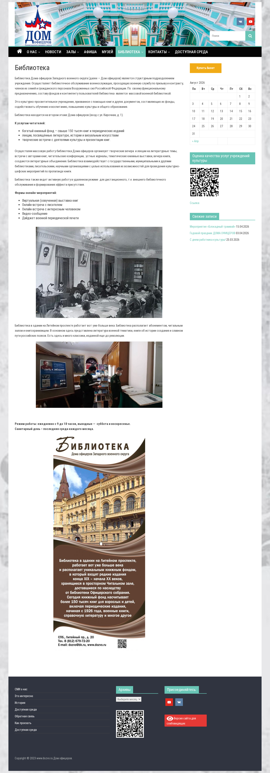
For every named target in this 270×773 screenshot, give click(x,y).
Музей (107, 52)
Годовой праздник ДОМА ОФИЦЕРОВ (212, 233)
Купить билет (206, 68)
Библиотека (129, 52)
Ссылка (194, 203)
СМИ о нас (21, 689)
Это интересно (24, 696)
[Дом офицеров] (19, 51)
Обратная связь (25, 716)
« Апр (195, 141)
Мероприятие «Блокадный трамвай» (212, 226)
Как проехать (23, 723)
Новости (53, 52)
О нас (32, 52)
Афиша (90, 52)
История (20, 702)
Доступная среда (191, 52)
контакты (157, 52)
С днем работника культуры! (208, 239)
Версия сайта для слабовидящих (181, 720)
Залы (71, 52)
